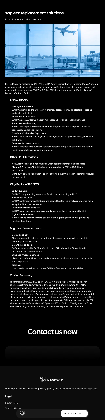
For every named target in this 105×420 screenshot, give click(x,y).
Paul (10, 19)
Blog (28, 19)
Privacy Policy (12, 403)
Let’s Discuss (71, 413)
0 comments (37, 19)
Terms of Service (13, 408)
